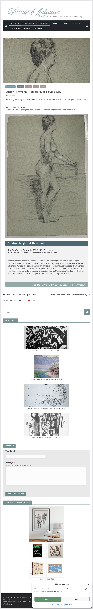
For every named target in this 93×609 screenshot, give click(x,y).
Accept (48, 599)
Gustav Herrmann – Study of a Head (21, 294)
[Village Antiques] (46, 13)
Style (75, 23)
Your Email (11, 451)
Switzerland (40, 29)
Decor (56, 23)
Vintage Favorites (46, 579)
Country (26, 29)
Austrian (20, 87)
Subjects (13, 29)
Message (10, 462)
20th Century (10, 87)
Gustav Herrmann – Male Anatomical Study (68, 294)
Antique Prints (28, 23)
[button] (88, 584)
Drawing (28, 87)
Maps (66, 23)
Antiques (44, 23)
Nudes (36, 87)
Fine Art (13, 23)
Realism (43, 87)
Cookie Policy (55, 605)
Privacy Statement (66, 605)
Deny (76, 599)
